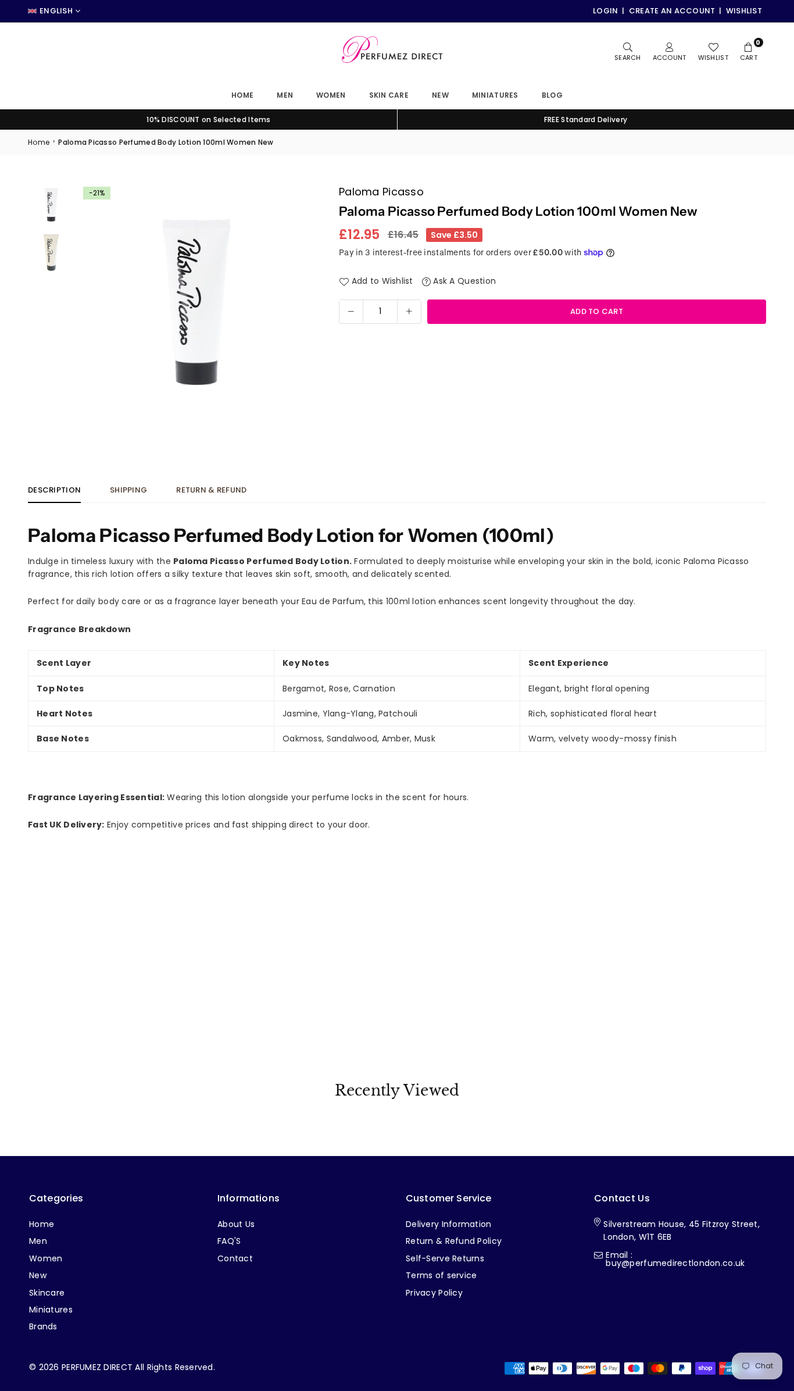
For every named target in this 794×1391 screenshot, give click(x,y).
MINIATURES (495, 95)
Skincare (47, 1293)
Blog (552, 95)
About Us (236, 1224)
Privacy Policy (434, 1293)
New (440, 95)
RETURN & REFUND (211, 489)
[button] (296, 302)
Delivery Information (449, 1224)
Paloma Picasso (381, 191)
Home (242, 95)
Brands (43, 1326)
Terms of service (441, 1275)
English (56, 11)
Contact (235, 1258)
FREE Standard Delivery (585, 119)
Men (285, 95)
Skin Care (389, 95)
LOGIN (605, 10)
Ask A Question (463, 281)
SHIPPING (128, 489)
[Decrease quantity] (351, 311)
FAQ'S (229, 1241)
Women (330, 95)
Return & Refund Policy (454, 1241)
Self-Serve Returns (445, 1258)
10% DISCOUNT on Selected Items (208, 119)
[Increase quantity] (409, 311)
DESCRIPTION (54, 489)
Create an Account (672, 10)
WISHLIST (744, 10)
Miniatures (51, 1309)
